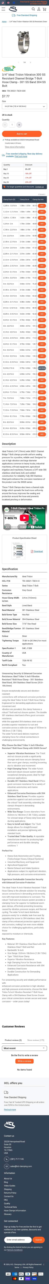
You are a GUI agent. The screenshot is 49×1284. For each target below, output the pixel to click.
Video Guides (9, 1186)
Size (4, 101)
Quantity (5, 120)
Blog (6, 1182)
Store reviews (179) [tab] (35, 1040)
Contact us (39, 187)
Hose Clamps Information (15, 1211)
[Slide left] (19, 62)
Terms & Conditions (14, 1250)
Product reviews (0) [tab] (13, 1040)
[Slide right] (30, 62)
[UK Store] (8, 3)
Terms (16, 1267)
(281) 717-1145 (17, 1159)
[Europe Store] (14, 3)
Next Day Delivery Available (31, 15)
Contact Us (8, 1196)
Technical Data (10, 1207)
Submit (39, 1240)
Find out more (21, 156)
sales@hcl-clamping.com (21, 1166)
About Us (8, 1179)
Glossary (7, 1214)
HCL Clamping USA (17, 1264)
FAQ (6, 1200)
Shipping (8, 1189)
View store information (15, 147)
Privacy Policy (28, 1267)
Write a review (24, 1061)
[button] (3, 9)
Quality (7, 1203)
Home (4, 22)
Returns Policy (10, 1193)
